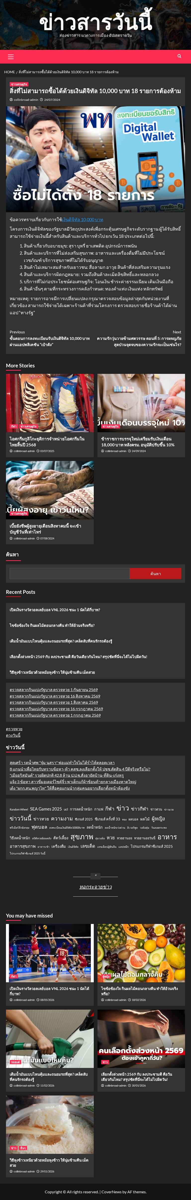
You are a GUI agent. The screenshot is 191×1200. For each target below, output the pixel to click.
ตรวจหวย (14, 728)
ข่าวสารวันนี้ (95, 21)
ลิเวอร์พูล (132, 827)
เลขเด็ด (88, 846)
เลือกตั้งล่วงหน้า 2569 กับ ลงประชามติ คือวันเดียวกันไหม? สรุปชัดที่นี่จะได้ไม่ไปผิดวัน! (78, 656)
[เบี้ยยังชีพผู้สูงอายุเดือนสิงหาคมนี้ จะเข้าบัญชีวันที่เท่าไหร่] (50, 490)
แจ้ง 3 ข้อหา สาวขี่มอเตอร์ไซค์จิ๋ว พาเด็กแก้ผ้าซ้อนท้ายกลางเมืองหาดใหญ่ (73, 781)
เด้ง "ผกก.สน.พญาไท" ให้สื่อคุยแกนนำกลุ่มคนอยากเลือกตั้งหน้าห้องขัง (70, 788)
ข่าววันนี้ (20, 818)
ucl (66, 809)
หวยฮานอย (124, 838)
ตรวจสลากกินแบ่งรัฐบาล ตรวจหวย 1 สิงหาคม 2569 (54, 702)
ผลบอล (133, 819)
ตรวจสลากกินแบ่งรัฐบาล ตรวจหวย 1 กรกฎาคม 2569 (55, 715)
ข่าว (122, 808)
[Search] (179, 56)
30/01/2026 (139, 1085)
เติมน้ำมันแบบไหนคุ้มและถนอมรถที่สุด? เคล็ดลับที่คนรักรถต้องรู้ (61, 641)
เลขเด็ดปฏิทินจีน (106, 846)
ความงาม (62, 818)
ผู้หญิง (158, 818)
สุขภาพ (81, 836)
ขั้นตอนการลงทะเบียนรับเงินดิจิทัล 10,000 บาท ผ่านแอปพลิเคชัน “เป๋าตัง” (50, 338)
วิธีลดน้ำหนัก (20, 838)
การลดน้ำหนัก (81, 809)
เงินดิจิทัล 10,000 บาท (82, 219)
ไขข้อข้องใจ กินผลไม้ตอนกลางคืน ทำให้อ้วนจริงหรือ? (52, 625)
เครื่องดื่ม (58, 846)
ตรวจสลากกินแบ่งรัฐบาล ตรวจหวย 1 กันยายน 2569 (54, 689)
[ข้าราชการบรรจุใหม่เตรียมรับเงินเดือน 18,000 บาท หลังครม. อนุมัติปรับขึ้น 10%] (141, 403)
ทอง (124, 819)
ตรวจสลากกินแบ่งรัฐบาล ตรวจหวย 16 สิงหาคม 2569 (55, 696)
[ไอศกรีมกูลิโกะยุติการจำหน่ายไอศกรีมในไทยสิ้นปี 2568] (50, 403)
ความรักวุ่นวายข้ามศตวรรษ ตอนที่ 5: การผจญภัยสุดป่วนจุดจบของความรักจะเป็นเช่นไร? (139, 338)
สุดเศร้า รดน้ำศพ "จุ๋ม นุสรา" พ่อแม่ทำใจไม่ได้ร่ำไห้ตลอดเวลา (62, 762)
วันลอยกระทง (159, 827)
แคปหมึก (123, 846)
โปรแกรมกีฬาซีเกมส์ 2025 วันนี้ (27, 853)
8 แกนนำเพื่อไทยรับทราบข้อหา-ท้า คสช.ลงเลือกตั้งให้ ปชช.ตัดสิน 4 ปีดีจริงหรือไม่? (80, 769)
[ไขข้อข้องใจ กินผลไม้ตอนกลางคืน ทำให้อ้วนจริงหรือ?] (141, 953)
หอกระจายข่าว (95, 886)
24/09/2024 (139, 451)
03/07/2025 (47, 451)
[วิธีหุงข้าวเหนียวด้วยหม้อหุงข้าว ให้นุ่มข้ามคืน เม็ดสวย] (50, 1124)
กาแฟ (98, 809)
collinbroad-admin (26, 100)
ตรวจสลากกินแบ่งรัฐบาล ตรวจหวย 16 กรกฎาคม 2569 (56, 708)
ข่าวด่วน (156, 809)
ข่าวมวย (169, 809)
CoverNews (111, 1191)
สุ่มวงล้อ (100, 838)
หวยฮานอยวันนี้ (144, 838)
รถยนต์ (15, 1062)
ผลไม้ (145, 818)
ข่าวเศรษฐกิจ (19, 84)
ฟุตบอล (39, 827)
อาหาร (167, 837)
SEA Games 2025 (46, 809)
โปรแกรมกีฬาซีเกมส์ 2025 (152, 846)
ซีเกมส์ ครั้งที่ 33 (107, 819)
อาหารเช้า (43, 846)
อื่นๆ (23, 1148)
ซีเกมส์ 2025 (84, 819)
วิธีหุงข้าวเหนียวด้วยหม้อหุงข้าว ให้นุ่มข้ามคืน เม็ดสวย (52, 672)
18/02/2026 (139, 999)
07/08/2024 (47, 538)
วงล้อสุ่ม (144, 827)
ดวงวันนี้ (13, 735)
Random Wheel (19, 809)
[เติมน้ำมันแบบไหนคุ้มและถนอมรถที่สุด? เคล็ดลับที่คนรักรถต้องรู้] (50, 1039)
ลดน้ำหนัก (95, 827)
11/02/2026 (47, 1085)
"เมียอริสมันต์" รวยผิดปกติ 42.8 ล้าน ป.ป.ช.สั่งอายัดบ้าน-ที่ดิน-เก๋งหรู (67, 775)
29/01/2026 (47, 1171)
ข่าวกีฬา (139, 809)
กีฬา (13, 426)
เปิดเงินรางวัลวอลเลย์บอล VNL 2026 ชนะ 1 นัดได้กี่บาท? (55, 609)
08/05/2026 (47, 999)
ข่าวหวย (41, 818)
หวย (111, 837)
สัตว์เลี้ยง (60, 837)
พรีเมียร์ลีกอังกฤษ (19, 827)
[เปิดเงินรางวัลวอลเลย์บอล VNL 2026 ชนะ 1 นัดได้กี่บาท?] (50, 953)
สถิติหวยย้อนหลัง (41, 838)
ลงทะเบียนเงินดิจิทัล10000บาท (67, 827)
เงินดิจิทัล (73, 846)
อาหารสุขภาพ (23, 846)
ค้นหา (12, 554)
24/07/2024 (52, 100)
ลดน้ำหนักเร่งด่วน (115, 827)
